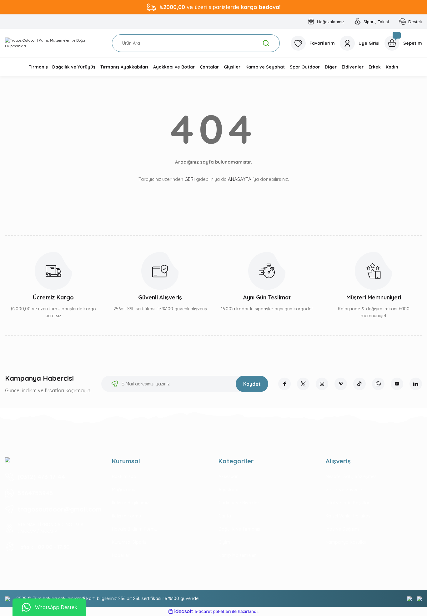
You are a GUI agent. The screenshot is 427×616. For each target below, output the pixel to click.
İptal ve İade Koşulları (347, 503)
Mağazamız (124, 489)
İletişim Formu (126, 516)
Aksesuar (228, 476)
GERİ (189, 179)
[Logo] (53, 43)
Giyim (224, 542)
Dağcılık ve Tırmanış (239, 529)
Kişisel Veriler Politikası (348, 516)
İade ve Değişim (342, 529)
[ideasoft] (180, 611)
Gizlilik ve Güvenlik (344, 489)
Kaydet (252, 384)
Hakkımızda (124, 476)
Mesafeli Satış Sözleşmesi (351, 476)
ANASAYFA (239, 179)
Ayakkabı (228, 489)
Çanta (225, 516)
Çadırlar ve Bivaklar (239, 503)
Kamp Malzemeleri (238, 555)
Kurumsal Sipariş (129, 542)
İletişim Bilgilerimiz (130, 503)
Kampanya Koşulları (346, 542)
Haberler (120, 555)
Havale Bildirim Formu (134, 529)
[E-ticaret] (212, 611)
